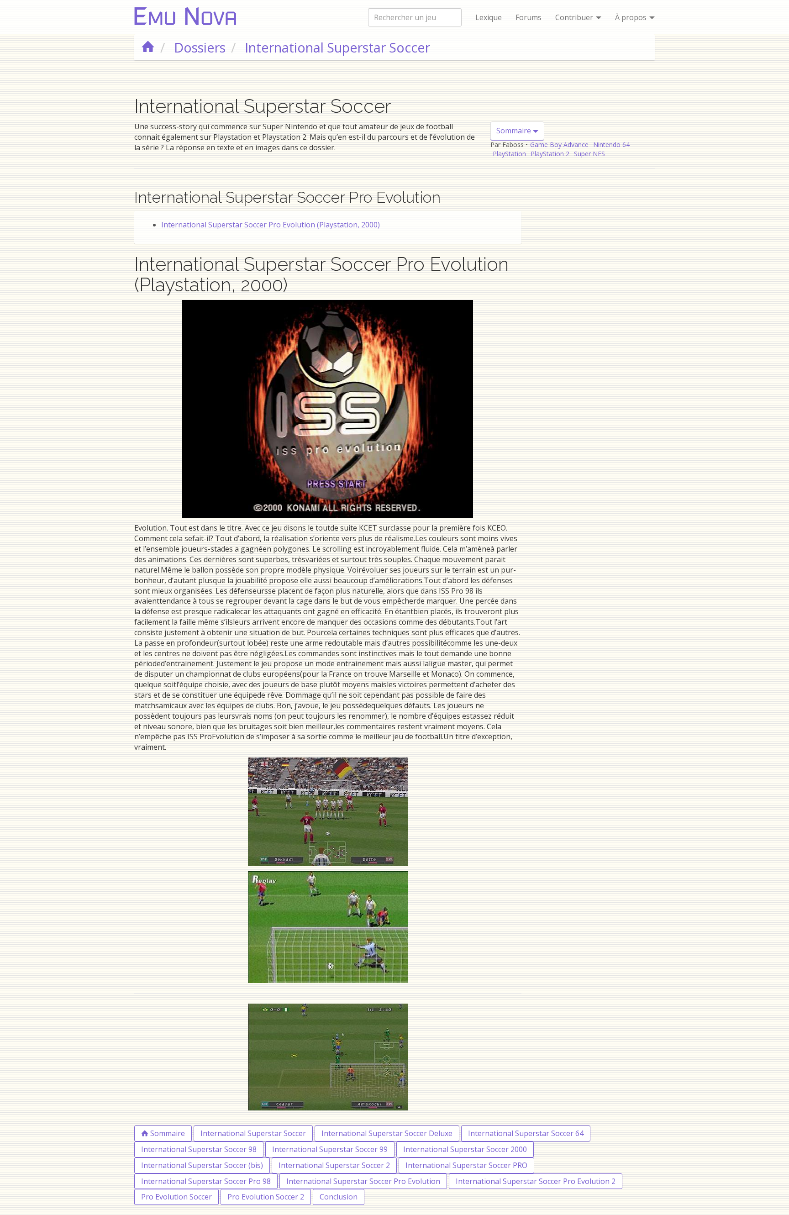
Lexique (488, 17)
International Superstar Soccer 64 (526, 1133)
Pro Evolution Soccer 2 (265, 1197)
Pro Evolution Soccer (176, 1197)
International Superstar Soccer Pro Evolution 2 (535, 1181)
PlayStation (509, 153)
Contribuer (575, 17)
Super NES (589, 153)
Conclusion (339, 1197)
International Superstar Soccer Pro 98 (206, 1181)
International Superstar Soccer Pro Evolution (363, 1181)
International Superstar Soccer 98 (199, 1149)
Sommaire (514, 131)
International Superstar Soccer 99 (330, 1149)
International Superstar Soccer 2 (334, 1165)
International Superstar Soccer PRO (466, 1165)
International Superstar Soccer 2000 (465, 1149)
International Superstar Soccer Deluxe (386, 1133)
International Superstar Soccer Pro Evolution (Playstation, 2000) (270, 225)
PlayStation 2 (550, 153)
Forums (528, 17)
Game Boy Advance (559, 144)
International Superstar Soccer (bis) (202, 1165)
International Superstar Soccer (253, 1133)
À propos (631, 17)
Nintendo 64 (611, 144)
